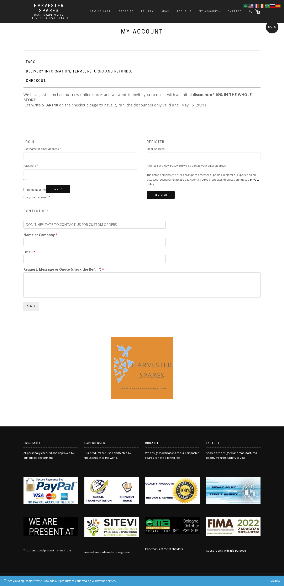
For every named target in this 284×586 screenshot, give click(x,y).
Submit (31, 306)
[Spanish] (278, 5)
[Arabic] (245, 5)
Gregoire (126, 11)
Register (160, 195)
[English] (251, 5)
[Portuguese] (267, 5)
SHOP (165, 11)
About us (184, 11)
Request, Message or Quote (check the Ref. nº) (63, 269)
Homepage (234, 11)
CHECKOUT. (36, 80)
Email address (162, 149)
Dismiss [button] (275, 580)
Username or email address (47, 149)
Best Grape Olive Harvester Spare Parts (49, 16)
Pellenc (147, 11)
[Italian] (262, 5)
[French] (256, 5)
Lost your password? (36, 197)
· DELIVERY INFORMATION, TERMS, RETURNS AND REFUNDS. (77, 71)
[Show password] (25, 179)
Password (36, 165)
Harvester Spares (49, 8)
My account (208, 11)
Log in (58, 188)
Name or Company (40, 235)
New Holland (100, 11)
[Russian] (272, 5)
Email (29, 252)
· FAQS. (30, 62)
